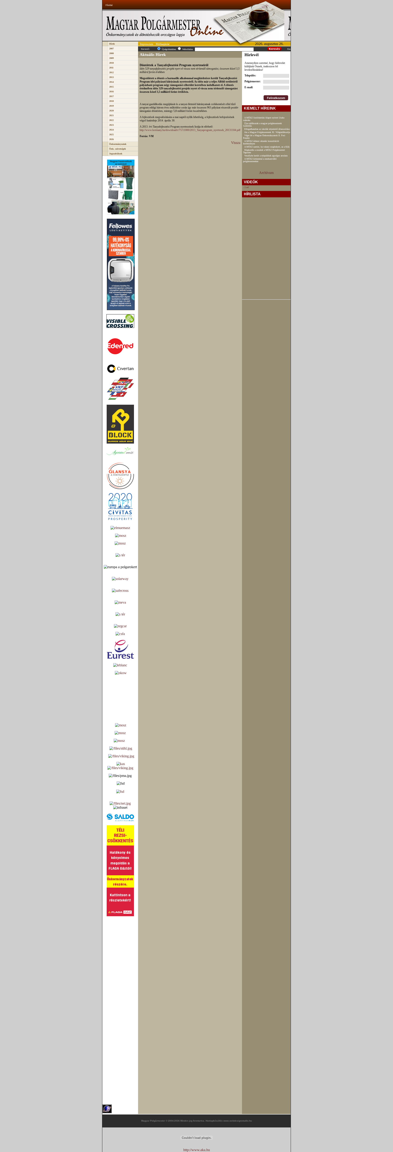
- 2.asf (246, 187)
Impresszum (146, 44)
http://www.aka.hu (196, 1150)
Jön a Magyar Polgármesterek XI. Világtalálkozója (267, 132)
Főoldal (109, 5)
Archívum (266, 173)
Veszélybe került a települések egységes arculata (265, 155)
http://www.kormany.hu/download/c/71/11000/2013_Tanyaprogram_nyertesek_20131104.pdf (190, 130)
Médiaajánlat (162, 44)
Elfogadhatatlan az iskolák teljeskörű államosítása (267, 129)
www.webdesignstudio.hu (237, 1120)
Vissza (235, 143)
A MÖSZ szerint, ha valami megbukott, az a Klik (267, 147)
